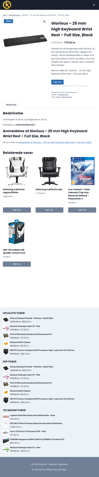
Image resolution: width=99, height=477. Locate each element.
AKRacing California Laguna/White (14, 191)
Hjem (5, 15)
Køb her (57, 82)
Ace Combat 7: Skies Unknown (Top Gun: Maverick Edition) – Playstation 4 (79, 194)
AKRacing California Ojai (49, 189)
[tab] (11, 104)
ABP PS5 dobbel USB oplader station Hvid (14, 251)
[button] (44, 21)
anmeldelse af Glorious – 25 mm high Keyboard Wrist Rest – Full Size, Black (55, 142)
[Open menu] (94, 5)
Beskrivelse (11, 105)
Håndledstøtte (14, 15)
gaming (58, 97)
